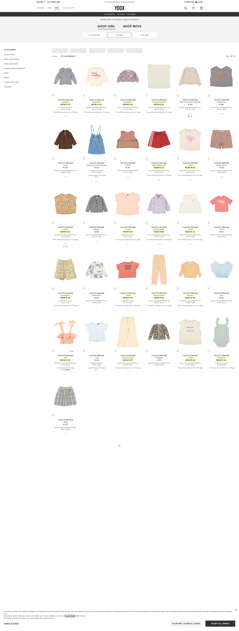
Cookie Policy (70, 616)
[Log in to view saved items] (193, 8)
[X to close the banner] (236, 610)
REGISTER (190, 2)
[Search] (185, 8)
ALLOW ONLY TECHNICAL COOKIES (186, 624)
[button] (26, 54)
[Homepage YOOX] (119, 8)
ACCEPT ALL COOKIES (220, 624)
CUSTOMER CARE (53, 2)
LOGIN (198, 2)
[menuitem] (40, 8)
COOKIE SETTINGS (11, 624)
